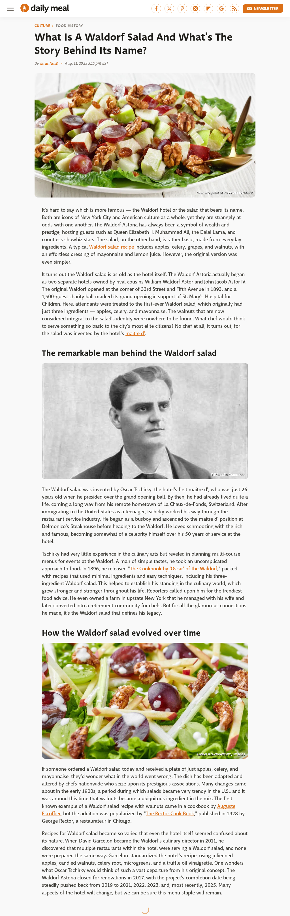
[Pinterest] (182, 8)
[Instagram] (195, 8)
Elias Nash (49, 63)
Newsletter (266, 8)
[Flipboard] (208, 8)
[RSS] (234, 8)
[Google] (221, 8)
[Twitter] (169, 8)
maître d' (135, 333)
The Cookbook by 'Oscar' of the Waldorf (173, 569)
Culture (42, 26)
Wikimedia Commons (228, 474)
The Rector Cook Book (170, 813)
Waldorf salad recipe (111, 247)
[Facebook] (156, 8)
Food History (69, 26)
